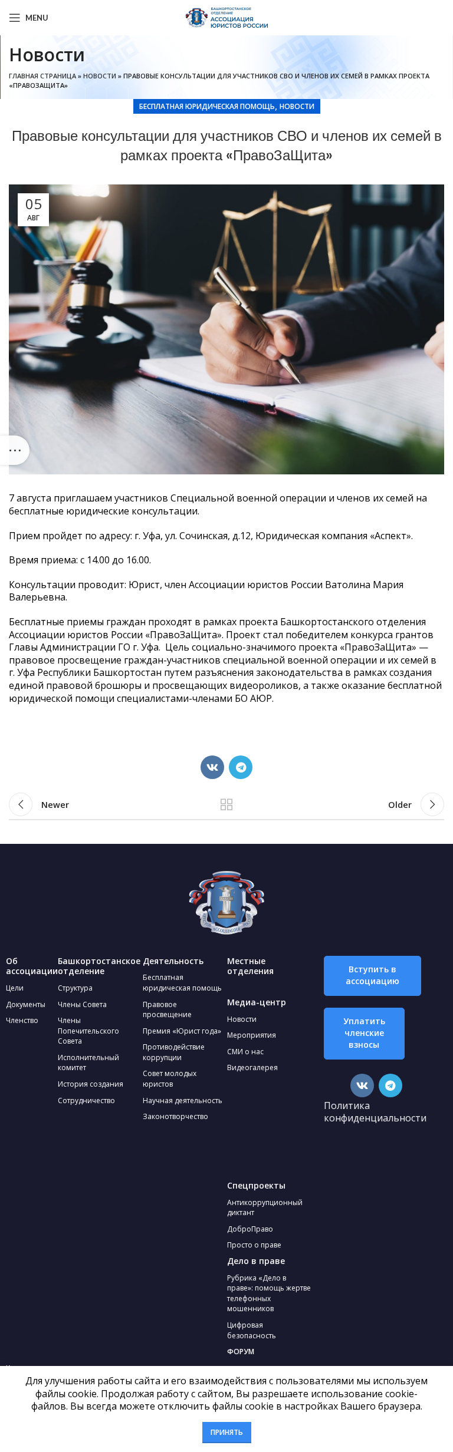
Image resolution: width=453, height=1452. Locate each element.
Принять (227, 1432)
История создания (90, 1084)
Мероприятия (251, 1035)
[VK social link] (212, 767)
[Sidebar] (14, 450)
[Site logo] (226, 16)
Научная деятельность (182, 1100)
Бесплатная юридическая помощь (207, 106)
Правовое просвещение (167, 1009)
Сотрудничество (86, 1100)
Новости (99, 75)
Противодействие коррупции (174, 1052)
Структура (75, 988)
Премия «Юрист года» (182, 1031)
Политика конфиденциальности (375, 1112)
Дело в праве (256, 1260)
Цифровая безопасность (251, 1330)
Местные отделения (250, 966)
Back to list (226, 804)
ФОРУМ (240, 1352)
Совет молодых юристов (169, 1078)
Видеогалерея (252, 1067)
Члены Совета (82, 1004)
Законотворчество (175, 1116)
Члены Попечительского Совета (88, 1030)
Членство (22, 1020)
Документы (25, 1004)
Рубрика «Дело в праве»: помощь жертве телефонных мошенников (269, 1293)
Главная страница (42, 75)
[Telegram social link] (240, 767)
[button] (372, 976)
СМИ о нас (245, 1052)
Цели (15, 988)
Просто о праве (254, 1245)
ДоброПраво (250, 1229)
